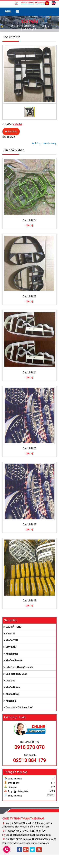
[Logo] (29, 3)
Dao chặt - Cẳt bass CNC (19, 707)
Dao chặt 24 (29, 220)
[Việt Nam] (46, 2)
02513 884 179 (29, 760)
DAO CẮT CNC (13, 626)
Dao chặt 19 (29, 524)
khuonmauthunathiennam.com (33, 843)
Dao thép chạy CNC (16, 673)
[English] (53, 2)
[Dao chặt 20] (39, 414)
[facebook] (19, 849)
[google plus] (26, 849)
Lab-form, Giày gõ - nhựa (19, 667)
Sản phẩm (30, 26)
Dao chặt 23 (29, 296)
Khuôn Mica (12, 653)
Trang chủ (14, 26)
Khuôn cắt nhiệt (14, 660)
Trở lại (37, 143)
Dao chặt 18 (29, 600)
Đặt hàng (12, 131)
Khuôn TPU (12, 640)
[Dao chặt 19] (39, 490)
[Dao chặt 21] (39, 338)
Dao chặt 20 (29, 448)
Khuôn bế (11, 700)
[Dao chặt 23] (39, 262)
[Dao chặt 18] (39, 566)
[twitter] (32, 849)
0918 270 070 (29, 747)
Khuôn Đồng (12, 694)
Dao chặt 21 (29, 372)
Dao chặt (45, 26)
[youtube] (39, 849)
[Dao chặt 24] (39, 185)
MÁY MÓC (11, 647)
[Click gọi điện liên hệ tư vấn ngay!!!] (6, 849)
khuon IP (10, 633)
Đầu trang (51, 143)
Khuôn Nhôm (13, 687)
